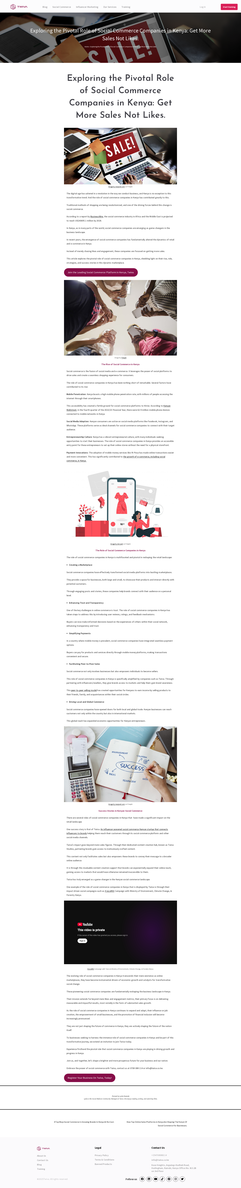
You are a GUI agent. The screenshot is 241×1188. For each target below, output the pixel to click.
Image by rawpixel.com (116, 187)
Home (87, 47)
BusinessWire (96, 216)
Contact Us (42, 1160)
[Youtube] (155, 1179)
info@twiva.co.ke (160, 1159)
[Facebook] (142, 1179)
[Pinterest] (169, 1179)
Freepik (124, 358)
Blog (44, 6)
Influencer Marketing (87, 6)
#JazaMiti (109, 891)
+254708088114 (159, 1155)
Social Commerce (61, 6)
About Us (41, 1156)
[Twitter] (182, 1179)
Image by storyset (116, 544)
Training (126, 6)
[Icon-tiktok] (162, 1179)
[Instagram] (175, 1179)
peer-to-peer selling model (84, 690)
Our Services (109, 6)
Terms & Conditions (104, 1159)
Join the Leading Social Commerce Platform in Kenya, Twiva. (101, 272)
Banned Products (103, 1164)
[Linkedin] (149, 1179)
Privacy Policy (102, 1155)
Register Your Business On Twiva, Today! (90, 1077)
